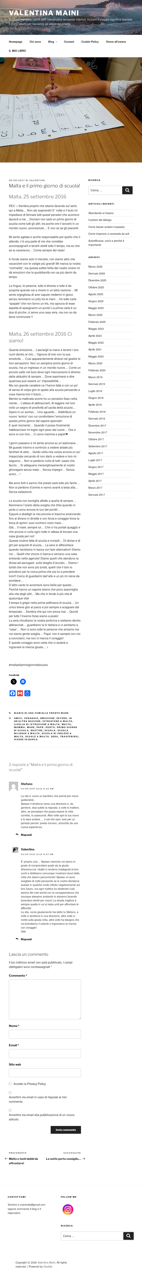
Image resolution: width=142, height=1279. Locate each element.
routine (37, 730)
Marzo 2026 (95, 266)
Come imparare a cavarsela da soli (108, 233)
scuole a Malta (37, 736)
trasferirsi (69, 736)
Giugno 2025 (96, 301)
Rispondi (26, 834)
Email (14, 1045)
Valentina (37, 180)
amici (18, 718)
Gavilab (47, 1266)
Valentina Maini (44, 13)
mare (31, 727)
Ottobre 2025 (96, 287)
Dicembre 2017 (97, 425)
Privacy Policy (36, 1084)
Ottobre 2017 (96, 439)
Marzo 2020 (95, 363)
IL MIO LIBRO (17, 50)
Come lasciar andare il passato (106, 227)
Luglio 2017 (95, 460)
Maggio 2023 (96, 328)
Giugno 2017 (96, 467)
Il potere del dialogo (99, 220)
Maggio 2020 (96, 356)
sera (54, 736)
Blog (51, 41)
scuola (50, 730)
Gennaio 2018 (96, 418)
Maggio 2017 (96, 474)
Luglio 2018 (95, 391)
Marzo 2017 (95, 487)
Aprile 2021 (95, 349)
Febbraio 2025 (97, 322)
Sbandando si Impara (101, 213)
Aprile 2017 (95, 481)
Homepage (15, 41)
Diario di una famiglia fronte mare (41, 713)
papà (40, 727)
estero (62, 718)
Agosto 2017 (95, 453)
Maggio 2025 (96, 308)
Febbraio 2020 (97, 370)
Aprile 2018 (95, 404)
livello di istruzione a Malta (37, 724)
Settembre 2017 (97, 446)
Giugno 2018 (96, 398)
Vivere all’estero (116, 41)
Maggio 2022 (96, 342)
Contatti (69, 41)
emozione (47, 718)
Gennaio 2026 (96, 273)
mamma (19, 727)
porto (50, 727)
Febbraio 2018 (97, 411)
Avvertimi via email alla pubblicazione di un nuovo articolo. (42, 1117)
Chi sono (35, 41)
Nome (14, 1026)
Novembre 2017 (97, 432)
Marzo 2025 (95, 315)
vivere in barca (26, 739)
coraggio (31, 718)
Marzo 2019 (95, 377)
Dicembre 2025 (97, 280)
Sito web (15, 1064)
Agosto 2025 (95, 294)
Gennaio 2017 (96, 494)
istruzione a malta (58, 721)
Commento (18, 975)
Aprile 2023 (95, 335)
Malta (66, 724)
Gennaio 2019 (96, 384)
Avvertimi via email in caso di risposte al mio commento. (38, 1099)
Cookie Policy (90, 41)
